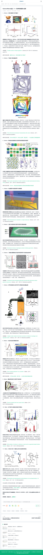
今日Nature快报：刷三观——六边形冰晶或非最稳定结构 (21, 376)
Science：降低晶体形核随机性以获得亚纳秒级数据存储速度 (22, 185)
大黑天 (5, 10)
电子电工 (22, 510)
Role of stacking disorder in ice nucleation (15, 371)
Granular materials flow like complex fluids (15, 402)
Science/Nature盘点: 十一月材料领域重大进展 (22, 501)
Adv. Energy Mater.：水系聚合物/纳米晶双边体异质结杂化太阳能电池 (11, 518)
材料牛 (6, 3)
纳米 (26, 510)
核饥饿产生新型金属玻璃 (36, 517)
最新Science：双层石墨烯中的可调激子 (18, 55)
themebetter (23, 553)
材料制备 (17, 510)
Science (9, 510)
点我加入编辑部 (16, 487)
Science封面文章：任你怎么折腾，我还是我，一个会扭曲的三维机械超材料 (25, 137)
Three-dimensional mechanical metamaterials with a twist (18, 133)
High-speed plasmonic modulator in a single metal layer (18, 219)
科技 (8, 3)
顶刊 (15, 10)
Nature (5, 510)
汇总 (10, 3)
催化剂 (13, 510)
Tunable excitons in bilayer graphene (14, 50)
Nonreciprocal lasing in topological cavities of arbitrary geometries (20, 248)
